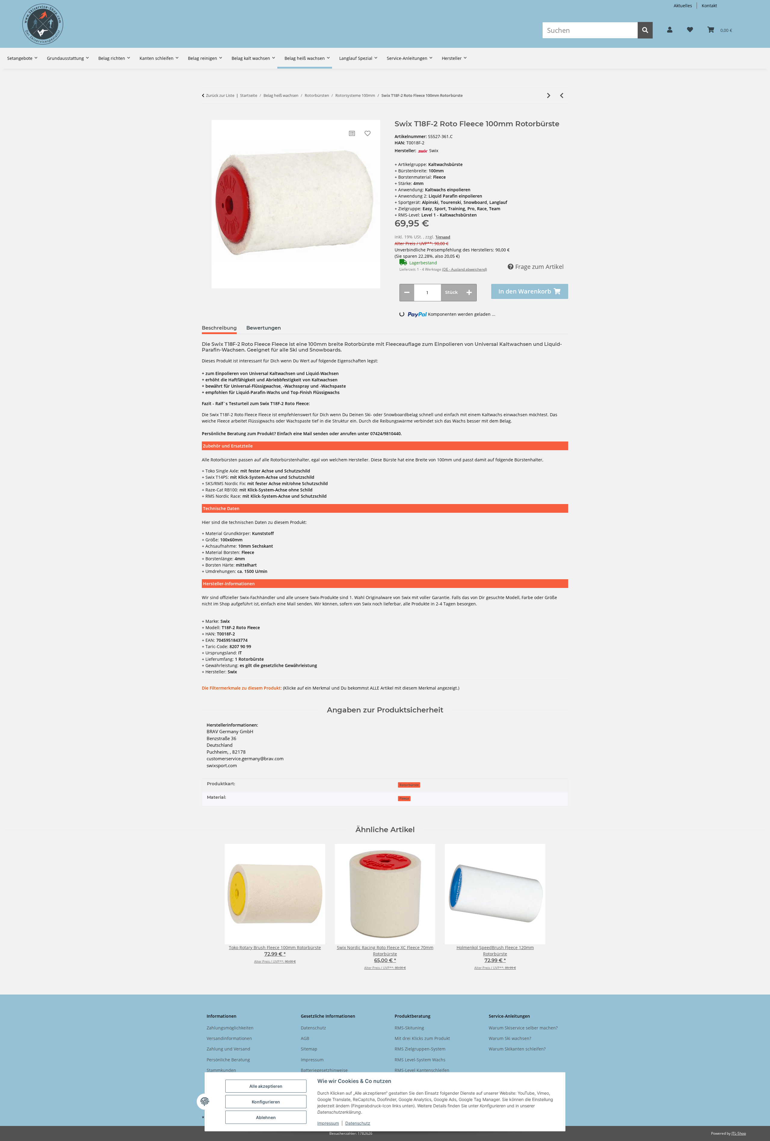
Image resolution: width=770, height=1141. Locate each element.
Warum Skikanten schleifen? (517, 1049)
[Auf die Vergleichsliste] (352, 133)
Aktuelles (683, 5)
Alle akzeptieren (265, 1086)
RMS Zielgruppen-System (420, 1049)
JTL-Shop (739, 1133)
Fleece (404, 798)
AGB (305, 1038)
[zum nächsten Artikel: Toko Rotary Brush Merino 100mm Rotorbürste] (548, 95)
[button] (669, 30)
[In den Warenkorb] (206, 117)
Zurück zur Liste (220, 95)
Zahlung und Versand (228, 1049)
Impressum (328, 1123)
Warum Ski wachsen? (510, 1038)
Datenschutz (357, 1123)
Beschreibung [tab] (219, 328)
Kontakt (709, 5)
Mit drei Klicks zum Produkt (422, 1038)
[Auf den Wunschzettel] (367, 133)
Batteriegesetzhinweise (324, 1070)
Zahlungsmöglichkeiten (230, 1028)
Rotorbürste (409, 785)
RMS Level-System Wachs (420, 1060)
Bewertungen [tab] (263, 328)
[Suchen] (645, 30)
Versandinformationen (229, 1038)
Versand (443, 237)
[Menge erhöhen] (469, 292)
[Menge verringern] (407, 292)
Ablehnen (266, 1117)
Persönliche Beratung (228, 1060)
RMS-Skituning (409, 1028)
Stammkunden (221, 1070)
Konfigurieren (266, 1101)
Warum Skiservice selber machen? (523, 1028)
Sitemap (309, 1049)
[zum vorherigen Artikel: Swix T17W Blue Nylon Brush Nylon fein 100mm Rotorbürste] (561, 95)
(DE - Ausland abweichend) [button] (464, 269)
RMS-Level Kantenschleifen (422, 1070)
